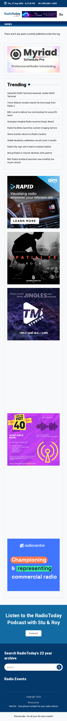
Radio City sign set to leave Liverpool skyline (29, 146)
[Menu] (61, 14)
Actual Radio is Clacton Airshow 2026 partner (29, 153)
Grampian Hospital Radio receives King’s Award (30, 121)
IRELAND (46, 3)
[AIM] (33, 202)
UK (39, 3)
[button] (59, 667)
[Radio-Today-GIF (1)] (33, 565)
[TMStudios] (33, 314)
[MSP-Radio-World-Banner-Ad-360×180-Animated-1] (33, 59)
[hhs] (33, 258)
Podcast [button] (33, 633)
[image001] (33, 439)
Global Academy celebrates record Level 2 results (31, 140)
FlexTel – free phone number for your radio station (33, 706)
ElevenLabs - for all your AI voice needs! (33, 716)
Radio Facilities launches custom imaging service (32, 128)
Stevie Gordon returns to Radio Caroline (26, 134)
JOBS (54, 3)
